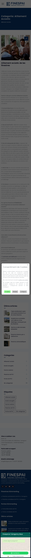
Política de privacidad (18, 556)
